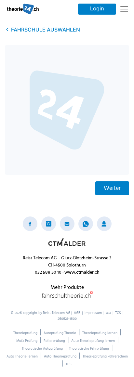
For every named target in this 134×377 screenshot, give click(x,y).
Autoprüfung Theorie (60, 333)
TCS (118, 313)
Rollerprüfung (54, 341)
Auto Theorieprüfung (60, 356)
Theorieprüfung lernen (99, 333)
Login (97, 9)
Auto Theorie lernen (22, 356)
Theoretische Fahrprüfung (89, 348)
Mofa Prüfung (26, 341)
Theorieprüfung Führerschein (105, 356)
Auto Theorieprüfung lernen (93, 341)
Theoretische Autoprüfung (42, 348)
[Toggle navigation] (124, 9)
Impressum (93, 313)
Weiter (112, 188)
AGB (77, 313)
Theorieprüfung (25, 333)
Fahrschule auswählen (45, 29)
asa (108, 313)
